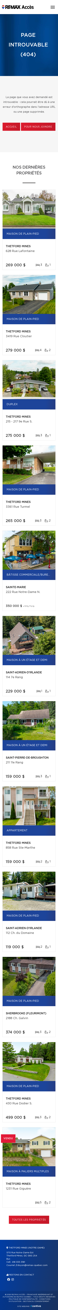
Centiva (36, 1306)
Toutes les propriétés (29, 1220)
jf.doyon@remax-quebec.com (32, 1265)
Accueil (11, 127)
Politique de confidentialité (23, 1299)
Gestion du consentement (36, 1301)
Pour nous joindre (38, 127)
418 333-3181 (18, 1262)
